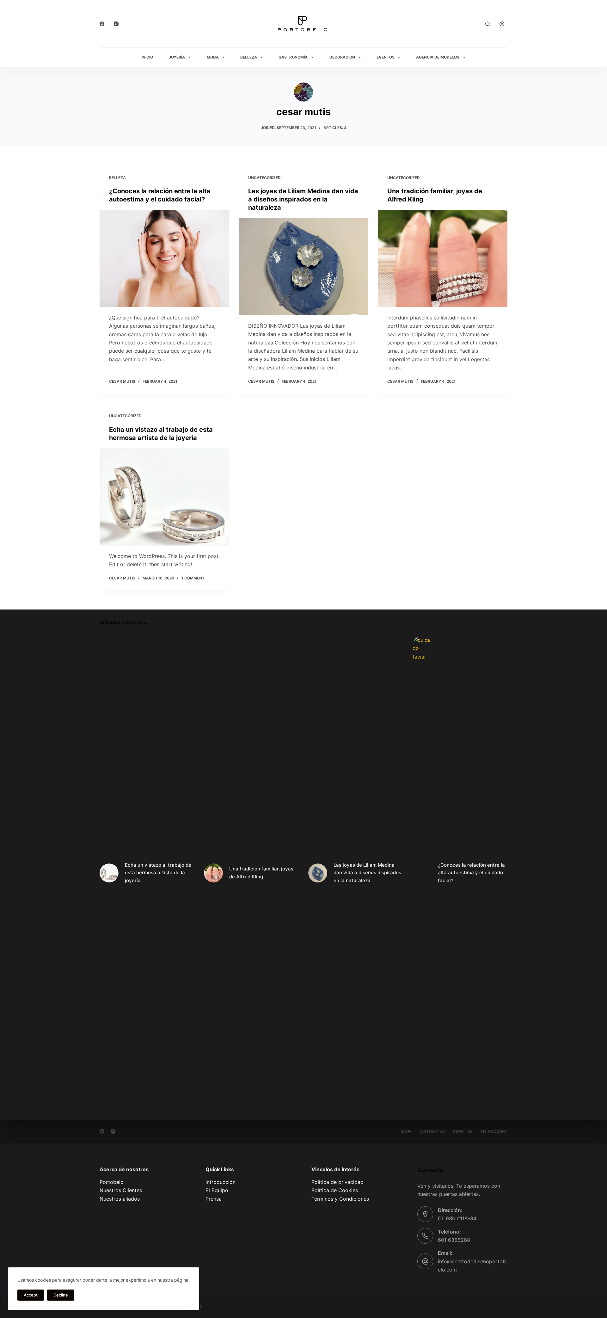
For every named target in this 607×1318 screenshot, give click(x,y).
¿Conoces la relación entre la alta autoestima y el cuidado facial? (471, 873)
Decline (60, 1294)
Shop (406, 1131)
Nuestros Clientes (121, 1190)
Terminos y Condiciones (340, 1199)
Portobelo (112, 1182)
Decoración (342, 57)
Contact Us (432, 1131)
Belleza (248, 57)
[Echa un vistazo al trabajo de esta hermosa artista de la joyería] (164, 497)
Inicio (147, 57)
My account (494, 1131)
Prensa (213, 1199)
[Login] (502, 24)
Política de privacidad (337, 1182)
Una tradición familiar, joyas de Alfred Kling (261, 873)
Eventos (386, 57)
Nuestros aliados (120, 1199)
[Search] (487, 24)
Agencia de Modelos (437, 57)
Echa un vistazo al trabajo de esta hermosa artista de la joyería (158, 873)
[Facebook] (102, 24)
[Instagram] (116, 24)
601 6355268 (454, 1240)
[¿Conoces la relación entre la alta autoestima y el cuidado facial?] (164, 258)
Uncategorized (264, 177)
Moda (213, 57)
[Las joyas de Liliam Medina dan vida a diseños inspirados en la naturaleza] (303, 266)
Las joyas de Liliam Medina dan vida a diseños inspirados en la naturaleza (303, 199)
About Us (463, 1131)
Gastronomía (293, 57)
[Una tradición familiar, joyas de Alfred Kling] (442, 258)
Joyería (177, 57)
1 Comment (193, 578)
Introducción (220, 1182)
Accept (31, 1294)
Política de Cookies (334, 1190)
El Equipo (216, 1190)
